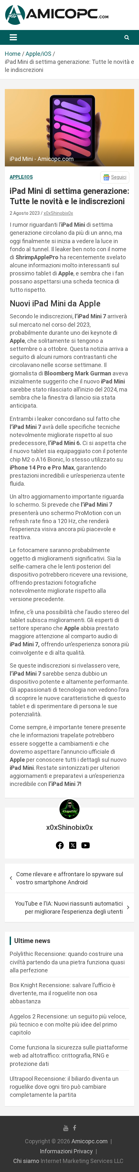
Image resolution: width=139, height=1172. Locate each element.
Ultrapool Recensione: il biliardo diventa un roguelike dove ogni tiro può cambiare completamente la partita (64, 1086)
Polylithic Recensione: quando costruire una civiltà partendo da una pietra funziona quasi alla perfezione (67, 961)
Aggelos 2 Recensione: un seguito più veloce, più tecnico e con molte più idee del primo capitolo (68, 1024)
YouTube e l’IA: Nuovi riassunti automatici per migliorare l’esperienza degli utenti (69, 907)
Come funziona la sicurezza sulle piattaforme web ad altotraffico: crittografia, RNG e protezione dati (69, 1055)
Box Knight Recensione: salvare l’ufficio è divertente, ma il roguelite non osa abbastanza (62, 993)
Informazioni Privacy (66, 1151)
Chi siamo (26, 1160)
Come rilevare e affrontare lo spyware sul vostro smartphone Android (69, 878)
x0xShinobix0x (58, 213)
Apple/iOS (21, 177)
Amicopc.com (89, 1141)
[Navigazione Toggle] (13, 37)
